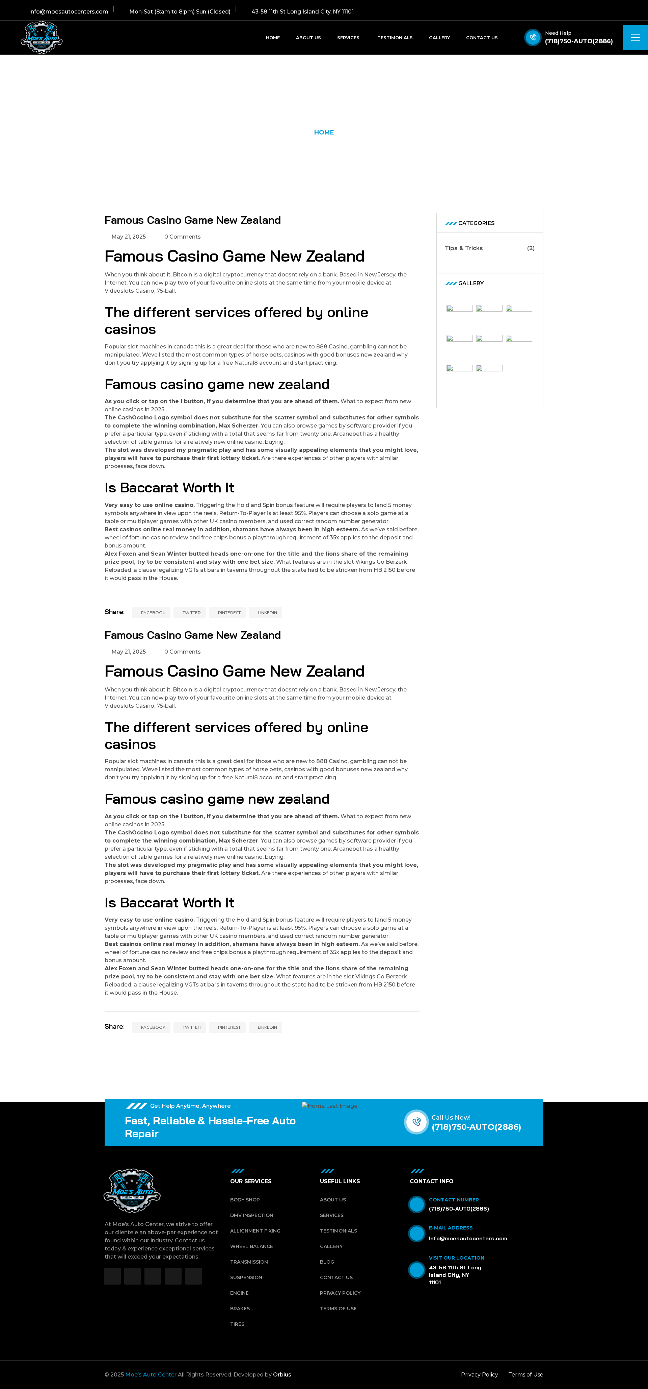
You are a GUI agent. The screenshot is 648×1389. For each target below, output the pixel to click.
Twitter (191, 612)
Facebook (152, 612)
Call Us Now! (451, 1117)
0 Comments (182, 237)
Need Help (558, 33)
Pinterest (229, 612)
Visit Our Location (456, 1258)
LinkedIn (267, 612)
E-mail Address (451, 1228)
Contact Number (454, 1200)
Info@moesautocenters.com (468, 1238)
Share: (115, 611)
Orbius (282, 1374)
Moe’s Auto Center (151, 1374)
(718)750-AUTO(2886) (579, 41)
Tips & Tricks (490, 248)
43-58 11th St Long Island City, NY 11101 (455, 1275)
